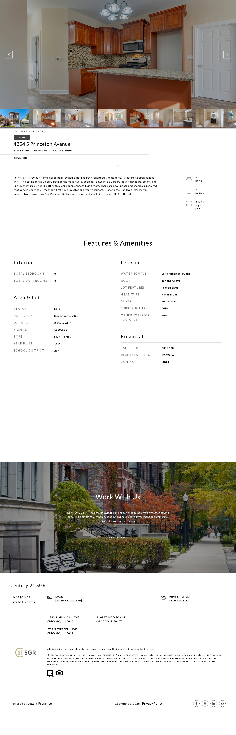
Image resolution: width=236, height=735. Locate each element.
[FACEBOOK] (196, 703)
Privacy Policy (152, 703)
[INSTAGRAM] (205, 703)
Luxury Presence (40, 703)
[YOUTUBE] (222, 703)
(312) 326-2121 (179, 600)
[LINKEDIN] (213, 703)
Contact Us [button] (118, 537)
